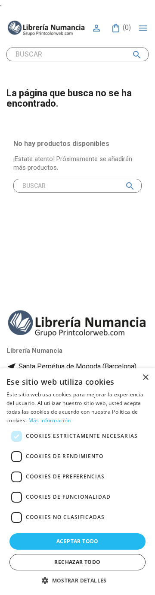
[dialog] (77, 481)
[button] (77, 580)
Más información (49, 420)
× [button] (145, 377)
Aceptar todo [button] (77, 541)
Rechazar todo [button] (77, 562)
